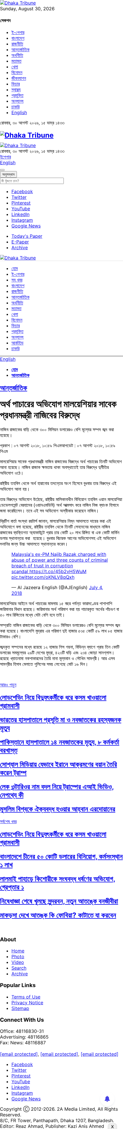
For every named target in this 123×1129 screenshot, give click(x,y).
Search (18, 968)
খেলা (14, 67)
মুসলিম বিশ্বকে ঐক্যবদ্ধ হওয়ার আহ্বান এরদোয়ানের (57, 809)
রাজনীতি (17, 44)
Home (17, 951)
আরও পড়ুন (8, 685)
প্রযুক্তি (17, 95)
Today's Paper (26, 236)
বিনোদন (16, 72)
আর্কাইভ (17, 343)
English (19, 112)
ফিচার (15, 84)
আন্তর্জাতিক (20, 49)
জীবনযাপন (18, 78)
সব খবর (16, 280)
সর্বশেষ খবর (8, 821)
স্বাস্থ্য (16, 89)
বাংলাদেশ (17, 38)
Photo (17, 956)
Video (17, 962)
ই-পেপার (17, 32)
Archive (19, 247)
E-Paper (20, 242)
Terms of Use (25, 997)
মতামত (16, 61)
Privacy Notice (27, 1002)
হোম (14, 268)
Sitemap (20, 1008)
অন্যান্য (17, 101)
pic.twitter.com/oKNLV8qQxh (42, 577)
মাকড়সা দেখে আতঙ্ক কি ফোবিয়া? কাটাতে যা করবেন (58, 915)
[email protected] (19, 1054)
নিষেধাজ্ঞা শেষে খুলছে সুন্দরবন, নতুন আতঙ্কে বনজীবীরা (59, 901)
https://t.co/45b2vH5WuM (57, 571)
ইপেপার (5, 157)
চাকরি (15, 107)
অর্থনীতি (17, 55)
